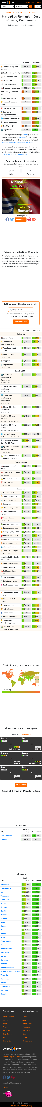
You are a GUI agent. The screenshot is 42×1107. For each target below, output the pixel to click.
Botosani (4, 960)
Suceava (4, 945)
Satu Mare (5, 979)
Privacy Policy (26, 1105)
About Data (14, 1105)
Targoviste (5, 986)
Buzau (3, 956)
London (4, 839)
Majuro (5, 1023)
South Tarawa (6, 836)
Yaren (5, 1027)
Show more (21, 785)
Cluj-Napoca (6, 888)
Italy (24, 1034)
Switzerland (27, 1041)
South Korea (27, 1023)
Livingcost (31, 25)
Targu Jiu (4, 975)
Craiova (4, 907)
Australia (26, 1027)
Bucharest (5, 884)
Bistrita (4, 964)
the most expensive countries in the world (17, 142)
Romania (32, 12)
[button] (7, 219)
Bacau (3, 926)
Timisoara (5, 896)
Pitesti (3, 933)
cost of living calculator (11, 1057)
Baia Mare (5, 952)
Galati (3, 911)
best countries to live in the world (14, 155)
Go (30, 7)
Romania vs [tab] (26, 734)
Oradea (4, 918)
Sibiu (3, 922)
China (25, 1016)
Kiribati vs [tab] (15, 734)
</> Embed (20, 219)
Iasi (2, 892)
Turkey (25, 1037)
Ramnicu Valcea (7, 967)
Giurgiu (3, 994)
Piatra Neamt (6, 949)
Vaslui (3, 982)
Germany (26, 1030)
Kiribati (23, 12)
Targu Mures (6, 941)
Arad (3, 937)
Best (39, 2)
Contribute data (20, 321)
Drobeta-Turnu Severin (10, 971)
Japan (25, 1020)
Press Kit (6, 1087)
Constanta (5, 899)
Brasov (3, 903)
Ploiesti (4, 915)
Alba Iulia (4, 990)
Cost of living (29, 2)
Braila (3, 930)
